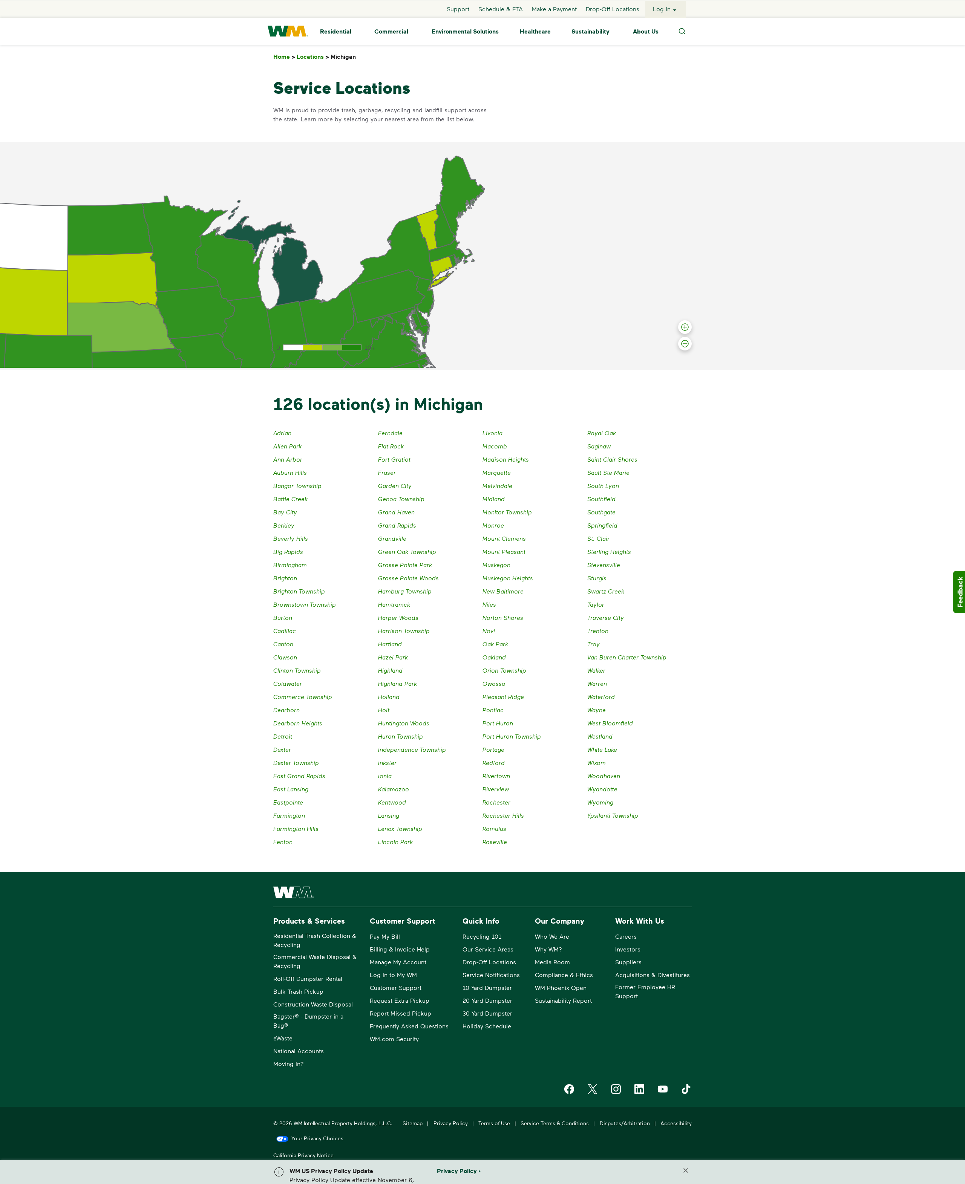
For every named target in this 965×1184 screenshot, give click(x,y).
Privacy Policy (450, 1123)
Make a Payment (554, 8)
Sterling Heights (609, 551)
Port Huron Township (511, 736)
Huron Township (400, 736)
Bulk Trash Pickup (298, 991)
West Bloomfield (610, 723)
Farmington (289, 815)
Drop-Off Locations (612, 8)
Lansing (388, 815)
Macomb (494, 446)
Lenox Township (400, 828)
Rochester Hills (503, 815)
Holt (383, 709)
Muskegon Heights (507, 577)
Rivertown (496, 775)
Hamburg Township (405, 591)
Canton (283, 643)
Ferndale (390, 432)
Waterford (601, 696)
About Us (646, 31)
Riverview (495, 788)
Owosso (493, 683)
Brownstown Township (304, 604)
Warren (597, 683)
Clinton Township (297, 670)
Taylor (595, 604)
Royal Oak (601, 432)
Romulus (494, 828)
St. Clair (598, 538)
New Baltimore (503, 591)
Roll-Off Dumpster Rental (307, 978)
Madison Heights (505, 459)
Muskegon (496, 564)
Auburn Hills (290, 472)
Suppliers (628, 961)
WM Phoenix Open (561, 987)
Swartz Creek (605, 591)
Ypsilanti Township (612, 815)
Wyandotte (602, 788)
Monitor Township (507, 512)
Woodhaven (603, 775)
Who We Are (552, 936)
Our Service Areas (488, 949)
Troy (593, 643)
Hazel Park (393, 657)
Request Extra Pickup (399, 1000)
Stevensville (603, 564)
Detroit (282, 736)
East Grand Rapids (299, 775)
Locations (313, 56)
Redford (493, 762)
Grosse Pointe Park (405, 564)
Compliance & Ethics (564, 974)
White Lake (602, 749)
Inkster (387, 762)
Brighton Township (299, 591)
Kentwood (392, 802)
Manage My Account (398, 961)
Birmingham (290, 564)
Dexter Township (296, 762)
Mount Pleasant (503, 551)
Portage (493, 749)
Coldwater (287, 683)
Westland (600, 736)
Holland (389, 696)
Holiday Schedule (487, 1025)
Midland (493, 498)
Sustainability (590, 31)
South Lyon (603, 485)
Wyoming (600, 802)
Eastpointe (288, 802)
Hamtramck (394, 604)
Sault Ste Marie (608, 472)
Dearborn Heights (297, 723)
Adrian (282, 432)
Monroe (493, 525)
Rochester (496, 802)
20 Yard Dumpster (487, 1000)
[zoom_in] (685, 327)
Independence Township (412, 749)
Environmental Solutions (465, 31)
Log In (662, 8)
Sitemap (413, 1123)
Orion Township (504, 670)
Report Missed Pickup (400, 1013)
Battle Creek (290, 498)
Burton (282, 617)
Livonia (492, 432)
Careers (626, 936)
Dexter (282, 749)
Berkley (283, 525)
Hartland (390, 643)
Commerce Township (302, 696)
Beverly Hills (290, 538)
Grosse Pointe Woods (408, 577)
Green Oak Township (407, 551)
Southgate (601, 512)
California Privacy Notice (303, 1155)
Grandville (392, 538)
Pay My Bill (385, 936)
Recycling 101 (482, 936)
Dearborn (286, 709)
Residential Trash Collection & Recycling (314, 940)
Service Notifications (491, 974)
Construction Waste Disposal (313, 1004)
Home (284, 56)
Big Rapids (288, 551)
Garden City (395, 485)
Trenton (597, 630)
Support (458, 8)
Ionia (385, 775)
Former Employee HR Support (645, 991)
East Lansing (290, 788)
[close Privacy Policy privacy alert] (686, 1170)
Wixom (596, 762)
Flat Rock (391, 446)
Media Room (552, 961)
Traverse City (605, 617)
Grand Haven (396, 512)
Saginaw (599, 446)
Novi (488, 630)
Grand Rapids (397, 525)
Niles (489, 604)
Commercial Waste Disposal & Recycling (315, 961)
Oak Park (495, 643)
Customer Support (395, 987)
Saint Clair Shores (612, 459)
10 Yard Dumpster (487, 987)
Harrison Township (404, 630)
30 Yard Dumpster (487, 1013)
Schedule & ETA (500, 8)
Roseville (494, 841)
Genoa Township (401, 498)
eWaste (283, 1038)
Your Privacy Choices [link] (317, 1138)
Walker (596, 670)
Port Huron (497, 723)
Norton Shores (502, 617)
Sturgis (597, 577)
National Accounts (298, 1050)
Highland (390, 670)
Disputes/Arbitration (625, 1123)
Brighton (285, 577)
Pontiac (493, 709)
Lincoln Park (395, 841)
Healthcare (535, 31)
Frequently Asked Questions (409, 1025)
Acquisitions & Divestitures (652, 974)
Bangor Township (297, 485)
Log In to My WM (393, 974)
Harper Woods (398, 617)
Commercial (391, 31)
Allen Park (287, 446)
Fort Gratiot (394, 459)
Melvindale (497, 485)
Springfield (602, 525)
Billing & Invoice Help (400, 949)
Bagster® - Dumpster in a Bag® (308, 1021)
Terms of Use (494, 1123)
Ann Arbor (287, 459)
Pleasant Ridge (503, 696)
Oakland (494, 657)
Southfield (601, 498)
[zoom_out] (685, 343)
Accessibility (676, 1123)
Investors (627, 949)
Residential (335, 31)
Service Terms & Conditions (555, 1123)
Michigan (345, 56)
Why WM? (548, 949)
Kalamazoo (393, 788)
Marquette (496, 472)
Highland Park (397, 683)
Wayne (596, 709)
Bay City (285, 512)
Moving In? (288, 1063)
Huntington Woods (403, 723)
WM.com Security (394, 1038)
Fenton (283, 841)
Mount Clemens (504, 538)
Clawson (285, 657)
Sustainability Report (563, 1000)
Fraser (387, 472)
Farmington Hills (296, 828)
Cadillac (284, 630)
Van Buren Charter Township (626, 657)
